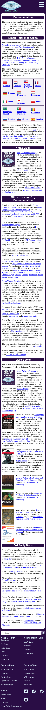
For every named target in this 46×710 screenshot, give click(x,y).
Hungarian (21, 95)
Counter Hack (29, 621)
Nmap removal (17, 216)
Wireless (27, 681)
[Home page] (11, 6)
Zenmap (5, 309)
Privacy (3, 698)
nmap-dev (8, 559)
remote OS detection (10, 261)
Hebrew (25, 275)
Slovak (25, 119)
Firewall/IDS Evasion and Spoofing (16, 60)
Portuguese (24, 270)
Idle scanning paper (18, 331)
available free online (32, 188)
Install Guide (5, 648)
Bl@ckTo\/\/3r (21, 461)
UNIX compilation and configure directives (22, 208)
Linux (12, 212)
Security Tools (30, 665)
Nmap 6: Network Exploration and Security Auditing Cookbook (29, 479)
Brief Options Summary (26, 58)
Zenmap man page (29, 316)
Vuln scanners (29, 669)
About (4, 691)
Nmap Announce (7, 669)
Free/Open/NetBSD (9, 214)
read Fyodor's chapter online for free (16, 441)
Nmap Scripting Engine (11, 225)
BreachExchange (7, 684)
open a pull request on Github (24, 138)
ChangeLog (38, 346)
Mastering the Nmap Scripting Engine (29, 494)
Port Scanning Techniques (23, 62)
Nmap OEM (5, 659)
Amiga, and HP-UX (32, 214)
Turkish (18, 275)
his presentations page (20, 255)
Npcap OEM (28, 653)
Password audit (29, 673)
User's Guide (28, 642)
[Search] (43, 633)
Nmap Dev (4, 673)
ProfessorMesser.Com (29, 567)
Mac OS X (28, 212)
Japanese (21, 103)
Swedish (14, 277)
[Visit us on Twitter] (26, 692)
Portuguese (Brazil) (7, 113)
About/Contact (6, 695)
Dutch (40, 275)
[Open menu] (41, 5)
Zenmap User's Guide (10, 314)
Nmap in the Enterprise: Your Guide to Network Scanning (29, 529)
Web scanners (29, 677)
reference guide (22, 170)
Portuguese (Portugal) (21, 113)
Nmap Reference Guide (11, 45)
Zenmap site (13, 316)
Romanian (35, 113)
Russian (11, 119)
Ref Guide (4, 644)
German (11, 93)
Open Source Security (9, 681)
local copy (16, 591)
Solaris (21, 214)
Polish (38, 101)
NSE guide (6, 240)
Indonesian (35, 95)
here (34, 130)
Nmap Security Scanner (8, 639)
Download (4, 655)
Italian (10, 101)
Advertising (5, 702)
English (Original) (28, 86)
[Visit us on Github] (42, 692)
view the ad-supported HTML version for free (29, 518)
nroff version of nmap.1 (25, 47)
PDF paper (6, 591)
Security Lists (7, 665)
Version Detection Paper (11, 303)
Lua (36, 227)
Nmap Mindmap (8, 580)
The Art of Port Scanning (16, 355)
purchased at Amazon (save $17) (17, 439)
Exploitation (28, 684)
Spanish (39, 119)
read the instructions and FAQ (13, 136)
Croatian (17, 86)
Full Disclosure (6, 677)
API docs (27, 646)
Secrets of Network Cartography (29, 511)
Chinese (6, 86)
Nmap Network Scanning (27, 153)
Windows (19, 212)
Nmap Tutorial (16, 571)
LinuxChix (30, 616)
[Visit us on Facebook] (34, 692)
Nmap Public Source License (11, 706)
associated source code (32, 591)
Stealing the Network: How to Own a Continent (30, 416)
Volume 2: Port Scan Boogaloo (23, 601)
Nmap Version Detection (11, 281)
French (38, 86)
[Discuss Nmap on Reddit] (26, 700)
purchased (19, 517)
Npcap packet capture (34, 638)
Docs (3, 652)
